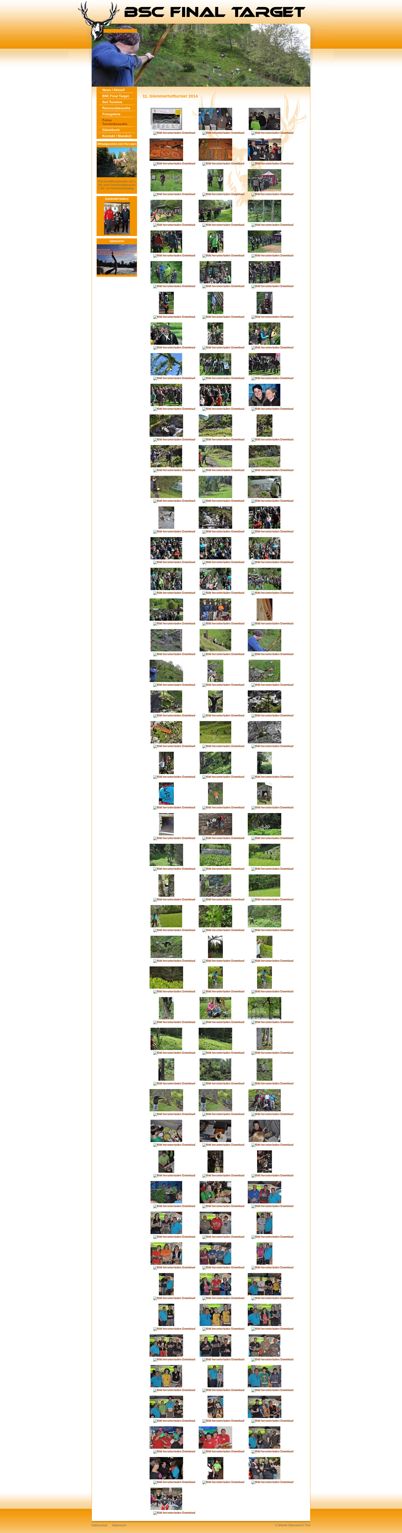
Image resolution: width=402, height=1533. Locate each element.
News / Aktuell (113, 90)
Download (188, 133)
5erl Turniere (112, 102)
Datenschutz (99, 1525)
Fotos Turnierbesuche (114, 122)
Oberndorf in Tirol (299, 1525)
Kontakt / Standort (116, 136)
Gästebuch (111, 130)
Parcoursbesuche (116, 108)
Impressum (119, 1525)
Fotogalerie (111, 114)
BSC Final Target (115, 96)
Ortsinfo (283, 1525)
